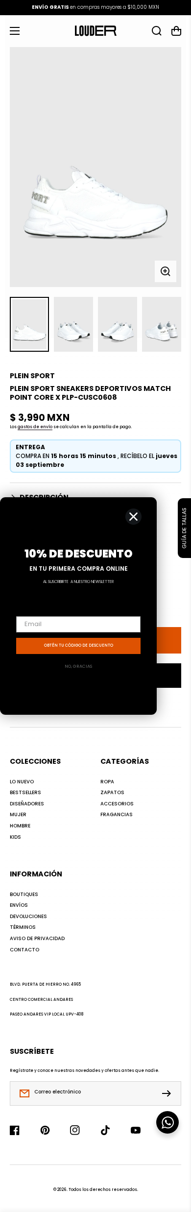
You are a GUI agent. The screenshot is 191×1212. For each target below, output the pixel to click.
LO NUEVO (22, 782)
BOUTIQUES (24, 894)
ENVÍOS (19, 905)
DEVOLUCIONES (28, 917)
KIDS (15, 837)
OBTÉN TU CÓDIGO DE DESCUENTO (78, 645)
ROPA (107, 782)
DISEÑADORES (27, 804)
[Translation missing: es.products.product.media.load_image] (29, 324)
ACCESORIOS (117, 804)
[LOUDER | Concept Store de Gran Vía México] (95, 31)
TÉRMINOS (23, 927)
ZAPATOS (112, 793)
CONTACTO (24, 950)
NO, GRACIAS (78, 666)
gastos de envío (35, 427)
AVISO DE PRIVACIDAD (37, 939)
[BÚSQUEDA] (157, 31)
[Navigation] (15, 31)
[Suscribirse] (169, 1093)
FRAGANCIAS (116, 815)
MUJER (18, 815)
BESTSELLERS (25, 793)
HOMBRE (20, 826)
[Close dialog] (133, 516)
